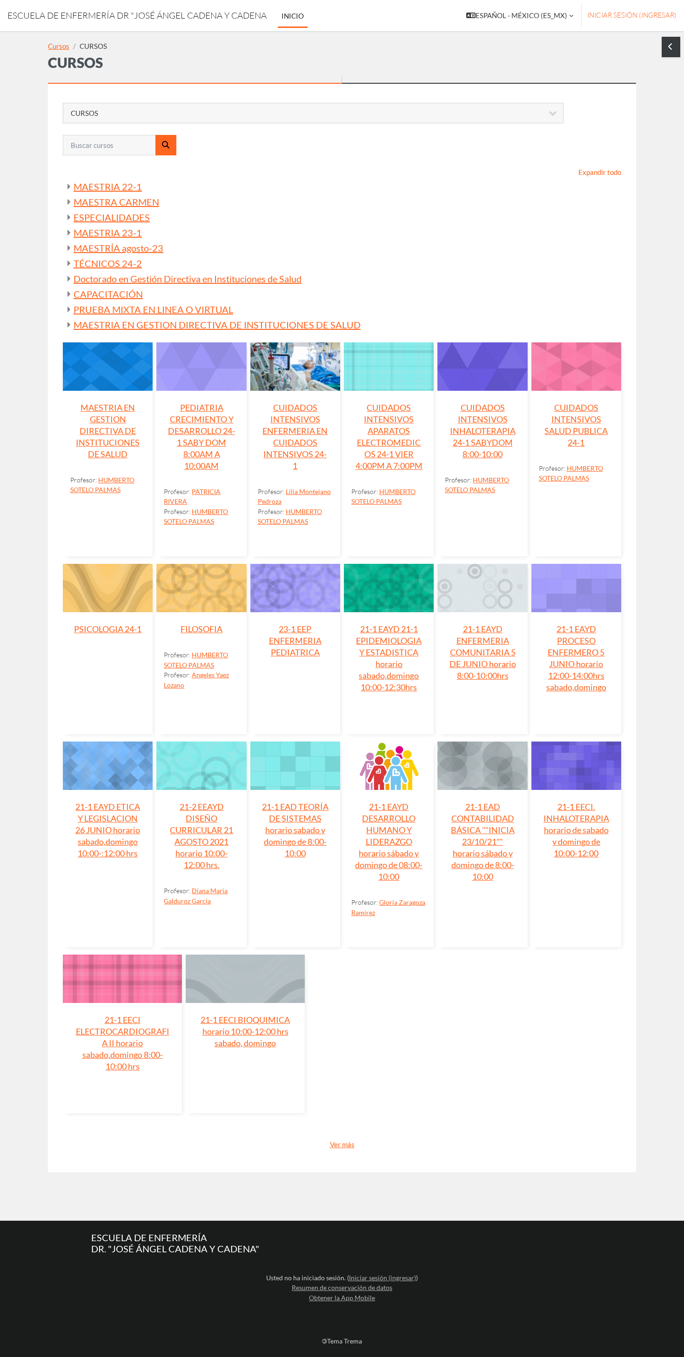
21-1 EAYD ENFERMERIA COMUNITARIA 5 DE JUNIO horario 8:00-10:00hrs (482, 652)
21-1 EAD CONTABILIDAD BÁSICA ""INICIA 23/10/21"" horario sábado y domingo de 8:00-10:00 (483, 842)
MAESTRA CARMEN (116, 201)
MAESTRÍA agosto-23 (118, 248)
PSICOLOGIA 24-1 (107, 629)
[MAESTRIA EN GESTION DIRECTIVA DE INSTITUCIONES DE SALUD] (108, 366)
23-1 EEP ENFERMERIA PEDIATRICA (295, 640)
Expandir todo (599, 172)
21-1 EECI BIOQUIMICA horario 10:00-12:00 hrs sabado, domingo (245, 1031)
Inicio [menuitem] (293, 16)
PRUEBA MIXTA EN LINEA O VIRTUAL (153, 309)
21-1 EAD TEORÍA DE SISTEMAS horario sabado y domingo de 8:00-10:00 (295, 830)
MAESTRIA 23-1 (108, 232)
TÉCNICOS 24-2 (108, 263)
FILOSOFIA (201, 629)
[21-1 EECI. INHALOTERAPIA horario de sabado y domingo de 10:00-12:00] (576, 766)
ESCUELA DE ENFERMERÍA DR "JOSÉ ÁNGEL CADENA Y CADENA (137, 15)
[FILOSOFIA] (201, 588)
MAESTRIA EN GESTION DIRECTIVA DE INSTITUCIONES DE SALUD (217, 324)
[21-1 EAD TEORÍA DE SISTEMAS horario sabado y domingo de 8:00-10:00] (295, 766)
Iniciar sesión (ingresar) (632, 15)
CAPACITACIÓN (108, 294)
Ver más (342, 1144)
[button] (519, 15)
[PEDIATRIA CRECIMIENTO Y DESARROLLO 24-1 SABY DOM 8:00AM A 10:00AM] (201, 366)
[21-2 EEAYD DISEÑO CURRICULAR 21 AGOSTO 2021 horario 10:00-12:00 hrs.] (201, 766)
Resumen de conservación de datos (342, 1287)
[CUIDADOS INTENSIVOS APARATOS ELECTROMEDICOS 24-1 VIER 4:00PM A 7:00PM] (389, 366)
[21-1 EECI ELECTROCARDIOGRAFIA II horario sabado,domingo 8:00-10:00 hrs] (122, 979)
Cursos (58, 46)
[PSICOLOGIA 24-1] (108, 588)
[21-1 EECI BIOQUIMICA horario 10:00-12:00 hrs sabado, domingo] (245, 979)
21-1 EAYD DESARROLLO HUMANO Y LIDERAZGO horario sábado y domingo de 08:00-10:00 (388, 842)
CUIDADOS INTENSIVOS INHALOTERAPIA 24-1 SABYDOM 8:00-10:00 (483, 431)
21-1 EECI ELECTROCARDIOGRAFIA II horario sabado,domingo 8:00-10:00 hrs (122, 1043)
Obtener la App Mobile (342, 1298)
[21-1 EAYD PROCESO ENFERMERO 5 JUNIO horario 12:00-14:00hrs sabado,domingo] (576, 588)
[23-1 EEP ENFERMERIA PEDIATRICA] (295, 588)
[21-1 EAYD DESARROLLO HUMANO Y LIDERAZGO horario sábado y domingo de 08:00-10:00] (389, 766)
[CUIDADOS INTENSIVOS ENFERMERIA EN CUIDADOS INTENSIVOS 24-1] (295, 366)
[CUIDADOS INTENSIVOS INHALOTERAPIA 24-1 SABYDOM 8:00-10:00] (482, 366)
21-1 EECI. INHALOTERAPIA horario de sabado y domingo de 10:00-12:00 (576, 830)
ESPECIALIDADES (112, 217)
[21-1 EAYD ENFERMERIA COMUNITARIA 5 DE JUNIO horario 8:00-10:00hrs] (482, 588)
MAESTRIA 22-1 (108, 186)
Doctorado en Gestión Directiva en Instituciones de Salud (188, 278)
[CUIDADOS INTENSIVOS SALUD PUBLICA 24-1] (576, 366)
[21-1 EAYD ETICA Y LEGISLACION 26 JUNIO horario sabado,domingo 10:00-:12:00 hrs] (108, 766)
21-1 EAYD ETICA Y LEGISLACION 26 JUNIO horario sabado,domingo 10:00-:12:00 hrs (107, 830)
